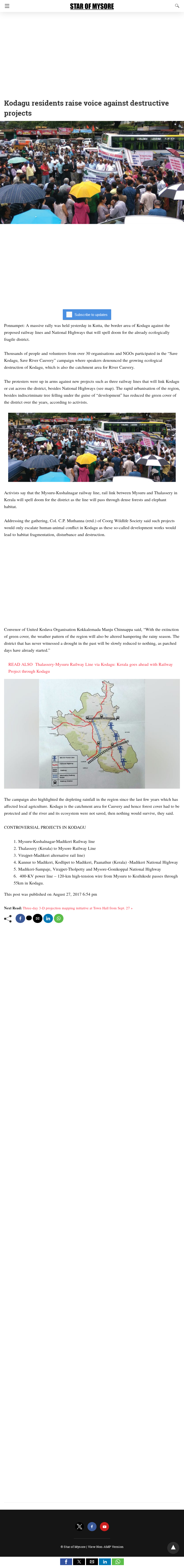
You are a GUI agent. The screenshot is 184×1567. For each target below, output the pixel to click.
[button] (66, 1561)
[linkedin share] (48, 918)
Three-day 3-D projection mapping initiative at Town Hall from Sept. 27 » (78, 907)
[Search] (176, 6)
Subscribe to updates (91, 315)
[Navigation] (6, 6)
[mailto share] (37, 918)
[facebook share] (20, 918)
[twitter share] (29, 918)
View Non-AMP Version (105, 1547)
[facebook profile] (92, 1527)
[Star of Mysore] (92, 4)
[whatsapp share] (58, 918)
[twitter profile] (79, 1527)
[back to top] (173, 1548)
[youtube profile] (104, 1527)
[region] (92, 54)
